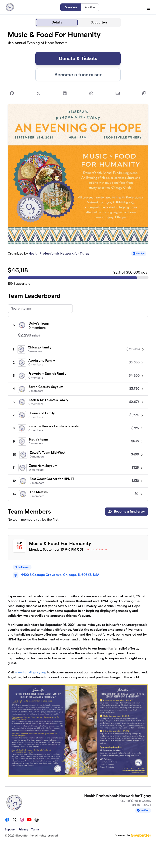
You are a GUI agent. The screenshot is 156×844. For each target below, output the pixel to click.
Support (10, 829)
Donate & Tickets (78, 58)
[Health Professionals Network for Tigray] (10, 7)
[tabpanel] (78, 405)
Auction (90, 7)
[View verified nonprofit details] (139, 253)
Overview (71, 7)
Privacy (23, 829)
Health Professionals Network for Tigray (59, 253)
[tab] (56, 22)
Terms (35, 829)
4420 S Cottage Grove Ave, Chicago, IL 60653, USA (60, 574)
